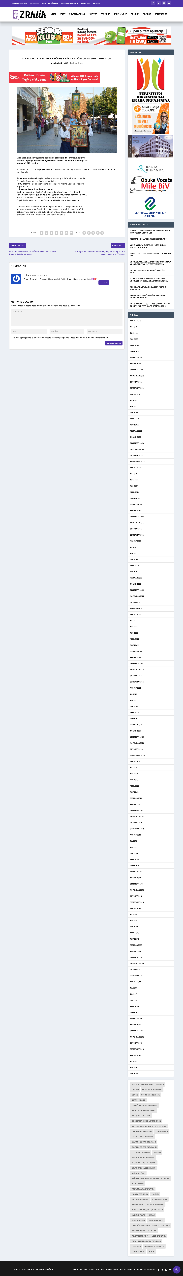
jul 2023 (133, 547)
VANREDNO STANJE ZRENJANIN (144, 1231)
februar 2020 (136, 798)
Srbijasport (161, 14)
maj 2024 (134, 486)
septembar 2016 (137, 1049)
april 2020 (134, 786)
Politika (135, 14)
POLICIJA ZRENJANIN (140, 1194)
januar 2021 (135, 731)
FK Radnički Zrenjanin (152, 1090)
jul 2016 (133, 1061)
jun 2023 (134, 553)
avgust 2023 (135, 541)
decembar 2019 (136, 810)
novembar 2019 (137, 816)
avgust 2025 (135, 394)
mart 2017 (134, 1012)
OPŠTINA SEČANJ (138, 1173)
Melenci (157, 1152)
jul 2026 (133, 327)
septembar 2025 (137, 388)
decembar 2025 (137, 370)
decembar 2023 (137, 517)
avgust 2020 (135, 761)
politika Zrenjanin (140, 1199)
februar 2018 (136, 945)
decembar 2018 (137, 884)
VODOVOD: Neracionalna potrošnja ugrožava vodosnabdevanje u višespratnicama (150, 263)
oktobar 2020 (136, 749)
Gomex (135, 1095)
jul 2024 (133, 474)
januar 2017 (135, 1025)
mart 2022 (134, 645)
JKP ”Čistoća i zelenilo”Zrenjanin (146, 1121)
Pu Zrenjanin (137, 1204)
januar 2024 (135, 510)
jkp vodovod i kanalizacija (143, 1110)
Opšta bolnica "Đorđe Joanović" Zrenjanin (150, 1178)
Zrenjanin (136, 1246)
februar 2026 (136, 357)
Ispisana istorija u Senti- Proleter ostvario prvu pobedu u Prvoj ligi (150, 231)
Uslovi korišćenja (50, 3)
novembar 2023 (137, 523)
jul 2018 (133, 914)
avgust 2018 (135, 908)
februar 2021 (136, 725)
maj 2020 (134, 780)
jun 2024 (134, 480)
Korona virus (162, 1131)
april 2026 (134, 345)
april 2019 (134, 859)
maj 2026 (134, 339)
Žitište (151, 1251)
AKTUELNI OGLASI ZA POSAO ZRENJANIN (148, 1084)
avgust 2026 (135, 321)
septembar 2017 (137, 976)
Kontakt (97, 3)
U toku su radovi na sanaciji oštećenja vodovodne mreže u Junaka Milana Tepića (149, 280)
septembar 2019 (137, 829)
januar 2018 (135, 951)
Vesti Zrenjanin (159, 1236)
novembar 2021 (137, 670)
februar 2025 (136, 431)
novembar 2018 (137, 890)
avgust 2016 (135, 1055)
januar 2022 (135, 657)
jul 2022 (133, 621)
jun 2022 (134, 627)
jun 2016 (133, 1067)
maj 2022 (134, 633)
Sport (62, 14)
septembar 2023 (137, 535)
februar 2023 (136, 578)
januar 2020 (135, 804)
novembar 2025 (137, 376)
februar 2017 (136, 1018)
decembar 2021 (136, 663)
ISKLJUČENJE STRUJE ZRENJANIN (144, 1105)
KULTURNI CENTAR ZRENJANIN (144, 1142)
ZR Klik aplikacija (19, 3)
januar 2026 (135, 364)
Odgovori (103, 282)
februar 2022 (136, 651)
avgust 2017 (135, 982)
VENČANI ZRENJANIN (140, 1236)
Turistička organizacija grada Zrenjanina (151, 1225)
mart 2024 (135, 498)
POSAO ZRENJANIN (159, 1199)
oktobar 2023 (136, 529)
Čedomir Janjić (138, 1251)
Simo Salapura (138, 1220)
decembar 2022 (137, 590)
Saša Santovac (138, 1215)
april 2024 (134, 492)
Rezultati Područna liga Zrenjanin (147, 1210)
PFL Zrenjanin (138, 1184)
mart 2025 (134, 425)
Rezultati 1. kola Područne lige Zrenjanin (148, 239)
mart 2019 (134, 865)
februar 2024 (136, 504)
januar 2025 (135, 437)
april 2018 (134, 933)
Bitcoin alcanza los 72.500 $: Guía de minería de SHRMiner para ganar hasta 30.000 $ (150, 305)
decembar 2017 (136, 957)
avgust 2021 (135, 688)
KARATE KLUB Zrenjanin (142, 1131)
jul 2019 (133, 841)
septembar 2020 (137, 755)
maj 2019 (134, 853)
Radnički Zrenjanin (155, 1204)
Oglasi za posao (77, 14)
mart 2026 (134, 351)
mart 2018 (134, 939)
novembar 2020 (137, 743)
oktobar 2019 (136, 823)
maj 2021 (134, 706)
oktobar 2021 (136, 676)
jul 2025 (133, 400)
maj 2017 (134, 1000)
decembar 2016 (136, 1031)
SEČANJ (152, 1215)
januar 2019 (135, 878)
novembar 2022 (137, 596)
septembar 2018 (137, 902)
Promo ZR (105, 14)
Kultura (93, 14)
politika (155, 1194)
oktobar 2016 (136, 1043)
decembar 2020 (137, 737)
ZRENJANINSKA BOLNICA (154, 1246)
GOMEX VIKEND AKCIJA (150, 1095)
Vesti (53, 14)
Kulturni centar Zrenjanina (144, 1147)
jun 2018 (133, 920)
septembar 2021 (137, 682)
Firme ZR (147, 14)
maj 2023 (134, 559)
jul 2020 (133, 767)
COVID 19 (135, 1090)
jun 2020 (134, 774)
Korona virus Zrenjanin (142, 1137)
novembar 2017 (137, 963)
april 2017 (134, 1006)
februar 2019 (136, 871)
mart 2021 (134, 718)
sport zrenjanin (155, 1220)
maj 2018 (134, 927)
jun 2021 (133, 700)
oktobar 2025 (136, 382)
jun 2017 (133, 994)
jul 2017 (133, 988)
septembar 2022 (137, 608)
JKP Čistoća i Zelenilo (141, 1116)
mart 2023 (134, 572)
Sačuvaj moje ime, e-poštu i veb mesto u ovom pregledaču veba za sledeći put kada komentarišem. (61, 337)
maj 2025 (134, 412)
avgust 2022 (135, 614)
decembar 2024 (137, 443)
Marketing (85, 3)
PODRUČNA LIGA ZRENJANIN (143, 1189)
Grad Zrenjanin (139, 1100)
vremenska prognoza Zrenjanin (146, 1241)
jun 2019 (133, 847)
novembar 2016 (137, 1037)
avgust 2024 (135, 468)
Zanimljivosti (120, 14)
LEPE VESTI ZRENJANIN (141, 1152)
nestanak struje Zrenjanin (144, 1163)
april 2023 (134, 565)
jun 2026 (134, 333)
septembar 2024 (137, 461)
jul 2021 (133, 694)
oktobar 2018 (136, 896)
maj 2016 (134, 1073)
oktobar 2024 (136, 455)
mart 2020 (135, 792)
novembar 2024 (137, 449)
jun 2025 (134, 406)
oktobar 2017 (136, 969)
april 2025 (134, 418)
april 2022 (134, 639)
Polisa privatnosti (69, 3)
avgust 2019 (135, 835)
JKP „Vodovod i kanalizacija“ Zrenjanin (149, 1126)
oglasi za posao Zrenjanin (143, 1168)
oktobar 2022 (136, 602)
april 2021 (134, 712)
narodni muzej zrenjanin (143, 1157)
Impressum (34, 3)
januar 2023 (135, 584)
